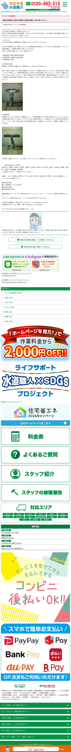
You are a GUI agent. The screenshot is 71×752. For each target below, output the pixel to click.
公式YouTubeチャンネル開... (10, 532)
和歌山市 (7, 514)
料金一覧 (39, 695)
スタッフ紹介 (15, 697)
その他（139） (8, 321)
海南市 (19, 514)
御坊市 (52, 514)
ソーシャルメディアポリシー (11, 699)
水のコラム (5, 697)
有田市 (41, 514)
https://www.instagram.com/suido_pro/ (14, 282)
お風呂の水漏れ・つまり (46, 692)
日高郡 (24, 519)
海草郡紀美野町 (40, 517)
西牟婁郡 (35, 519)
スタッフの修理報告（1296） (13, 293)
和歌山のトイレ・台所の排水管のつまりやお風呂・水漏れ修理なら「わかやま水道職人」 (29, 690)
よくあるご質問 (63, 695)
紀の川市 (18, 517)
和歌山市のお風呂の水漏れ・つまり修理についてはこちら (37, 240)
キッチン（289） (9, 307)
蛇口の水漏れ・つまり (27, 695)
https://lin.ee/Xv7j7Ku (9, 275)
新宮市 (8, 517)
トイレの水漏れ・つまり (9, 692)
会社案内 (25, 697)
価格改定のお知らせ (8, 538)
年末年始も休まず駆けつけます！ (12, 543)
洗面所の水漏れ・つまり (9, 695)
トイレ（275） (8, 302)
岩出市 (30, 517)
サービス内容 (64, 690)
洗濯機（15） (8, 316)
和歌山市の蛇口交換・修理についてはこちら (37, 247)
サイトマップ (46, 697)
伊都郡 (52, 517)
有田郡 (63, 517)
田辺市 (63, 514)
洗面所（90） (8, 312)
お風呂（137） (8, 297)
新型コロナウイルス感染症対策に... (13, 548)
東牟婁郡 (46, 519)
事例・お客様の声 (50, 695)
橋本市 (30, 514)
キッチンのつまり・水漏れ (28, 692)
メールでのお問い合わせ (42, 9)
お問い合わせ (35, 697)
